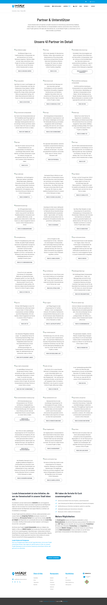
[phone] (19, 581)
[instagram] (15, 581)
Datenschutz (52, 601)
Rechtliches (70, 574)
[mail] (17, 581)
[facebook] (12, 581)
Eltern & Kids (38, 574)
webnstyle (66, 601)
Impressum (46, 601)
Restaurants (54, 574)
